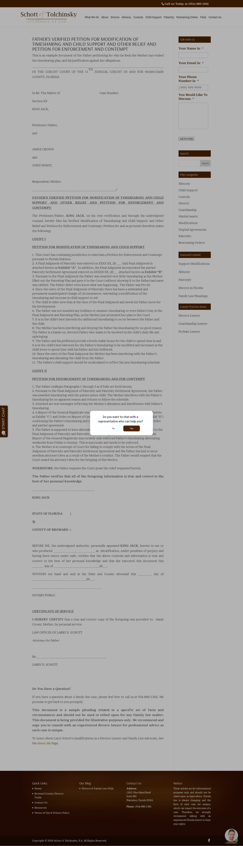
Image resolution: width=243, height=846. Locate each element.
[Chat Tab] (121, 423)
